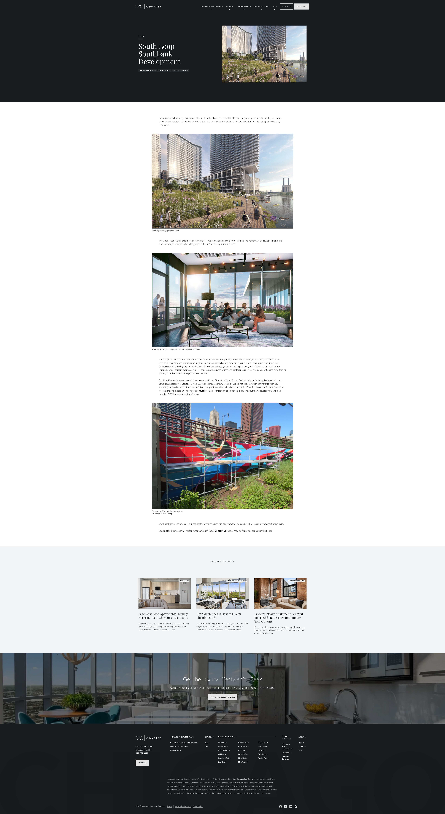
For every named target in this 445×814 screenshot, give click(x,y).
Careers (301, 746)
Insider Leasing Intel (148, 70)
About (274, 6)
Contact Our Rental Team (222, 697)
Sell (206, 746)
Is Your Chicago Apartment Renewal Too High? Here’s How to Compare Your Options (278, 617)
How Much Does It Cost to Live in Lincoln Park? (218, 616)
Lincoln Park (242, 742)
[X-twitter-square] (285, 806)
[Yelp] (295, 806)
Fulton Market (223, 750)
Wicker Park (262, 758)
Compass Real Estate (245, 779)
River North (242, 758)
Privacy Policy (198, 806)
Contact (286, 6)
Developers (286, 753)
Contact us (220, 530)
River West (242, 762)
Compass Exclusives (285, 758)
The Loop (261, 750)
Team (300, 742)
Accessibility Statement (183, 806)
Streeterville (262, 746)
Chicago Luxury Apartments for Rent (183, 742)
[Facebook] (280, 806)
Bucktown (222, 742)
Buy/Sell (229, 6)
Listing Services (261, 6)
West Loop (262, 754)
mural (202, 390)
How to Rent (174, 750)
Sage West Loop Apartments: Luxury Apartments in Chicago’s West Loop (163, 616)
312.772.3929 (301, 6)
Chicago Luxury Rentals (212, 6)
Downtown (222, 746)
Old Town (241, 750)
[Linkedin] (290, 806)
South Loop (164, 70)
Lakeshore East (223, 758)
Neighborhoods (244, 6)
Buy (206, 742)
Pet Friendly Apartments (179, 746)
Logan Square (243, 746)
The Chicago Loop (180, 70)
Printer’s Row (243, 754)
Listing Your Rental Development (287, 746)
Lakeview (221, 762)
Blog (300, 750)
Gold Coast (222, 754)
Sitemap (169, 806)
